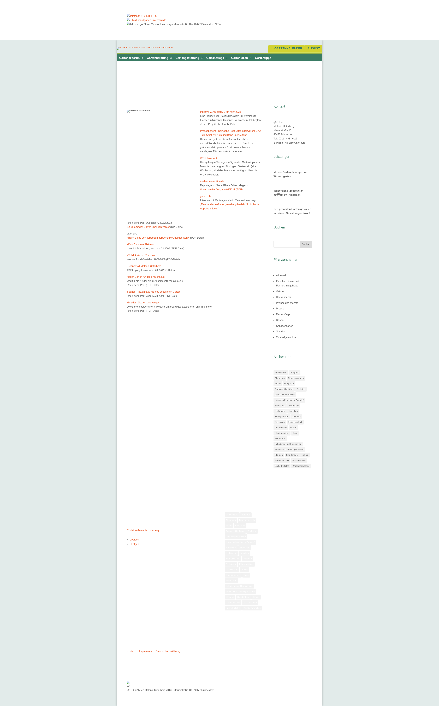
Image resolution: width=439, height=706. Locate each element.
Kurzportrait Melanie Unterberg (144, 265)
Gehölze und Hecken (285, 394)
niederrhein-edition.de (212, 181)
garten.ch (205, 196)
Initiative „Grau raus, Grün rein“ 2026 (220, 111)
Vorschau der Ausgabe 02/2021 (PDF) (221, 189)
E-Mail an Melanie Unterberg (289, 142)
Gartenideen (239, 58)
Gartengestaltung (187, 58)
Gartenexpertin (129, 58)
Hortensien (294, 405)
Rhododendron (282, 433)
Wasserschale (299, 460)
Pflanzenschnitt (295, 422)
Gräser (280, 291)
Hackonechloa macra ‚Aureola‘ (289, 400)
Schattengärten (284, 325)
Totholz (305, 455)
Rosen (279, 320)
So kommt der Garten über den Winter (148, 226)
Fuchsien (301, 389)
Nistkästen (280, 422)
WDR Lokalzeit (208, 158)
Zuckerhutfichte (282, 466)
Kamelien (293, 411)
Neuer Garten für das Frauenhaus (146, 276)
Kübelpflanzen (281, 416)
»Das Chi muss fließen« (140, 244)
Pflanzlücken (281, 427)
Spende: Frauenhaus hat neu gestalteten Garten (153, 291)
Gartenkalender (288, 48)
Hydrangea (280, 411)
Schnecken (280, 438)
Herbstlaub (280, 405)
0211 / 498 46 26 (147, 15)
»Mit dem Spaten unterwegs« (143, 302)
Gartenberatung (157, 58)
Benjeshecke (281, 373)
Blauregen (280, 378)
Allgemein (281, 275)
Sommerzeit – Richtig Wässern (289, 449)
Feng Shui (289, 384)
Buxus (278, 384)
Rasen (293, 427)
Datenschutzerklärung (168, 651)
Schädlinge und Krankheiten (288, 444)
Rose (295, 433)
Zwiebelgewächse (286, 337)
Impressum (145, 651)
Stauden (280, 331)
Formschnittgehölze (284, 389)
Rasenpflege (283, 314)
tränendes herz (282, 460)
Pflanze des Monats (287, 302)
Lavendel (296, 416)
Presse (280, 308)
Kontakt (131, 651)
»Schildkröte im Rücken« (141, 255)
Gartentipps (263, 58)
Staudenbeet (292, 455)
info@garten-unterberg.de (151, 20)
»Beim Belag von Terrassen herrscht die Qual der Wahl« (158, 237)
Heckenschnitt (284, 297)
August (314, 48)
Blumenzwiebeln (296, 378)
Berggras (294, 373)
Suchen (306, 244)
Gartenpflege (215, 58)
